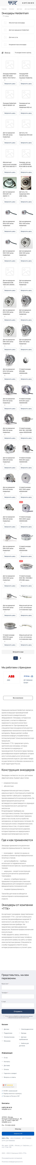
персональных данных (26, 1016)
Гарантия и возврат (10, 1073)
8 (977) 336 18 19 (28, 3)
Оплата (6, 1069)
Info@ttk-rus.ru (6, 1109)
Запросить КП (18, 1133)
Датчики (6, 1029)
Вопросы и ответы (10, 1077)
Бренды (23, 1033)
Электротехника (9, 1037)
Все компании (18, 698)
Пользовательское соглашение (12, 1158)
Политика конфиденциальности (12, 1161)
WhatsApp (18, 1129)
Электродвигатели (27, 1029)
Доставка (7, 1065)
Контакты (7, 1061)
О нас (6, 1057)
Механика (7, 1041)
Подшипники (8, 1033)
